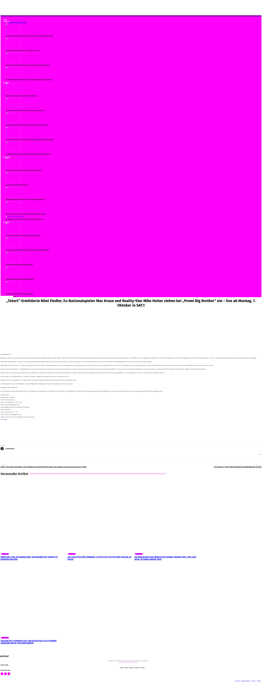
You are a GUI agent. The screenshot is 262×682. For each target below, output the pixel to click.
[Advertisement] (11, 430)
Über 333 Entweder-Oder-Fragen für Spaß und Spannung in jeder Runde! (25, 199)
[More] (258, 458)
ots (6, 419)
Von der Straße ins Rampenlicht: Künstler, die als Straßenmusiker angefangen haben (29, 36)
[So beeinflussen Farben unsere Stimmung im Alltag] (13, 291)
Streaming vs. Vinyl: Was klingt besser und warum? (20, 279)
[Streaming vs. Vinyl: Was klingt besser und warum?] (13, 276)
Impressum (237, 680)
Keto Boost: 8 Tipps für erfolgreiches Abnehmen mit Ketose (237, 467)
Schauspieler (23, 22)
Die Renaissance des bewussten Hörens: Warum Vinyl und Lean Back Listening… (27, 125)
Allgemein (6, 157)
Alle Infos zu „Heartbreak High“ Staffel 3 (17, 185)
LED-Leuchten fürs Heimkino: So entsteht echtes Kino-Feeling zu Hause (25, 110)
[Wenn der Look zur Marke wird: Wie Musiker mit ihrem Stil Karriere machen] (13, 93)
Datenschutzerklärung (245, 680)
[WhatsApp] (253, 458)
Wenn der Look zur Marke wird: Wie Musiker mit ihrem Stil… (22, 95)
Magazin (6, 82)
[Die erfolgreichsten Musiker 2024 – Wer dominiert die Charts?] (13, 47)
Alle (7, 22)
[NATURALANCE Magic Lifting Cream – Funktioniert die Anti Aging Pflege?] (15, 216)
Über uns (254, 680)
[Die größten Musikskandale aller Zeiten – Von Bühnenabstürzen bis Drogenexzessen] (13, 77)
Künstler (6, 21)
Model (10, 22)
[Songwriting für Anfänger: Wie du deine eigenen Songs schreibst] (13, 232)
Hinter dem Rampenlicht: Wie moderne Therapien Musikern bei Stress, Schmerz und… (28, 154)
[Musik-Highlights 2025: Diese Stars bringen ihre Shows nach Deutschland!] (13, 211)
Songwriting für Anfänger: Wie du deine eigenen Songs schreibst (23, 235)
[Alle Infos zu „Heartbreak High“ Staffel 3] (13, 182)
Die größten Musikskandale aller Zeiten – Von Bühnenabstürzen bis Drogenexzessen (29, 79)
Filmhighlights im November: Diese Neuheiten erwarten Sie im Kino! (24, 170)
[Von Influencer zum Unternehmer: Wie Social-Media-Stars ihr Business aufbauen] (13, 62)
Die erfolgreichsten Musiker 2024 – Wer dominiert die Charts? (22, 50)
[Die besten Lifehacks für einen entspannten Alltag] (13, 262)
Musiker (14, 22)
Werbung (259, 680)
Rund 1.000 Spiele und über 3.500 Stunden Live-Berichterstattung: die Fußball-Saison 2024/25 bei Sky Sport (44, 467)
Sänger (18, 22)
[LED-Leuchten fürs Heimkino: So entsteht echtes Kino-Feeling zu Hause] (13, 107)
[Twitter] (245, 458)
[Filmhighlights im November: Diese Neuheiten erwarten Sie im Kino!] (13, 167)
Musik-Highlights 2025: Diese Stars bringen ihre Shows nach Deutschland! (26, 214)
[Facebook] (241, 458)
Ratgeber (6, 222)
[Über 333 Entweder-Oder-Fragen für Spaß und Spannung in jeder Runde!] (13, 196)
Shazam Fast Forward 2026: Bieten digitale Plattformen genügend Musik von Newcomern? (30, 139)
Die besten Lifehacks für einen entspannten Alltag (19, 264)
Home (5, 19)
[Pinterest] (249, 458)
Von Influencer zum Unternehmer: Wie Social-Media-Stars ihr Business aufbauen (27, 65)
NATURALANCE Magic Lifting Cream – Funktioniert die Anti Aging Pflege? (25, 219)
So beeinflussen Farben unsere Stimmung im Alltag (19, 293)
